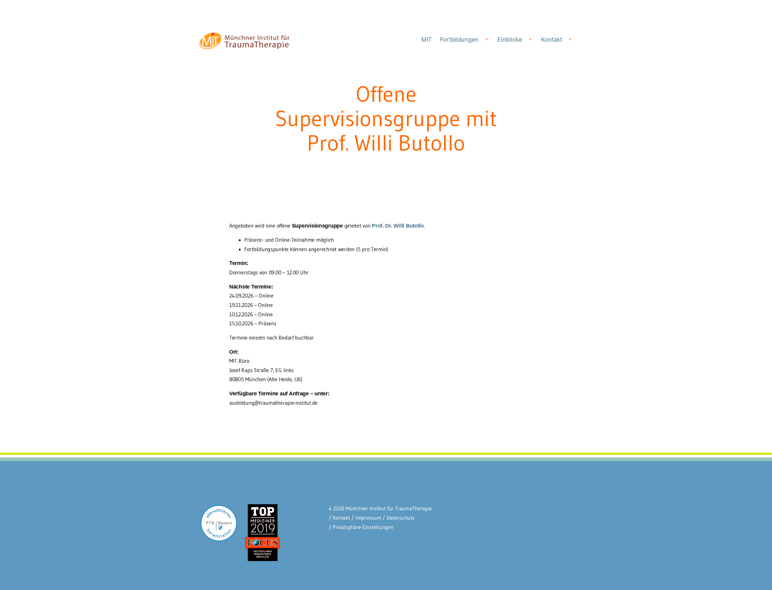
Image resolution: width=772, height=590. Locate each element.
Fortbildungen (459, 39)
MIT (426, 39)
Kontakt (551, 39)
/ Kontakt (339, 518)
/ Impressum (366, 518)
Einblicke (509, 39)
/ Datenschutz (398, 518)
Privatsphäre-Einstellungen (363, 527)
